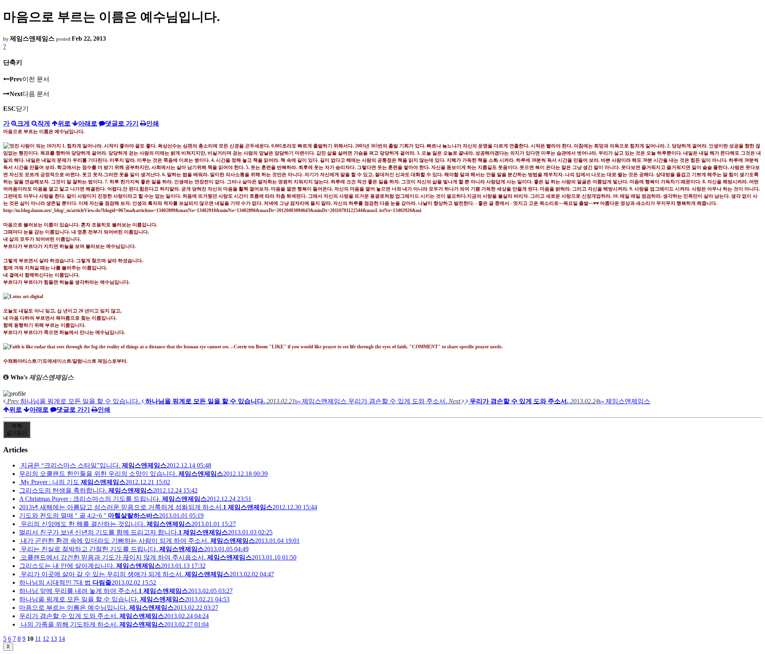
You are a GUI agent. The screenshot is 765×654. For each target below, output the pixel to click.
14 (62, 638)
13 (54, 638)
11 (38, 638)
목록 (16, 429)
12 (46, 638)
